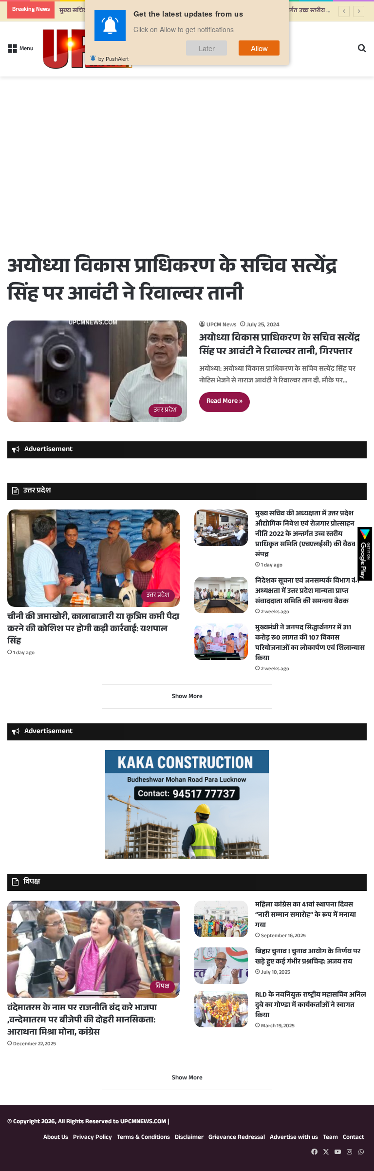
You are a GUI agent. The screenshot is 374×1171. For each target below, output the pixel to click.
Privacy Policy (92, 1138)
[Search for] (362, 53)
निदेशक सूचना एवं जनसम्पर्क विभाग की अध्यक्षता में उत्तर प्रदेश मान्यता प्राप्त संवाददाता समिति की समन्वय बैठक (307, 592)
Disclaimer (189, 1138)
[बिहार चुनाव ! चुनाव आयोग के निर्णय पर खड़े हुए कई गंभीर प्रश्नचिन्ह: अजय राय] (221, 965)
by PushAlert (113, 58)
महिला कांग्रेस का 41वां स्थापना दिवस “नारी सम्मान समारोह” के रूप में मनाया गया (305, 916)
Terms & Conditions (143, 1138)
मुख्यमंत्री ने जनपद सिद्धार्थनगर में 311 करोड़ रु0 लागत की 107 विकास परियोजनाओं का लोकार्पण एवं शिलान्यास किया (310, 644)
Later (207, 48)
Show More (187, 697)
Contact (353, 1138)
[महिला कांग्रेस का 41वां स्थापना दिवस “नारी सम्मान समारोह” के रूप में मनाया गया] (221, 919)
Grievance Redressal (236, 1138)
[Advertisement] (187, 179)
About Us (55, 1138)
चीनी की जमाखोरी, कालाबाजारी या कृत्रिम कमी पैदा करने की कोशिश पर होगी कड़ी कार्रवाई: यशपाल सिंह (93, 629)
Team (330, 1138)
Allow (259, 48)
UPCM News (221, 325)
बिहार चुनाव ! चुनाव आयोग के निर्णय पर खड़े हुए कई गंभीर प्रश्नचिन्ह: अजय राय (307, 957)
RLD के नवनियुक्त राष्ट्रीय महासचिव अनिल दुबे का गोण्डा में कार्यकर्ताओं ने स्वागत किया (310, 1006)
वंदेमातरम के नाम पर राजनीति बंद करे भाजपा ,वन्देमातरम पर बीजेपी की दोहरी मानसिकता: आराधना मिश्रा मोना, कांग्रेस (82, 1020)
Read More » (224, 402)
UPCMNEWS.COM (143, 1122)
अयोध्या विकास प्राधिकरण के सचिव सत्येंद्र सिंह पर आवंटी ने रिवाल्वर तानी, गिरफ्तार (279, 346)
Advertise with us (294, 1138)
